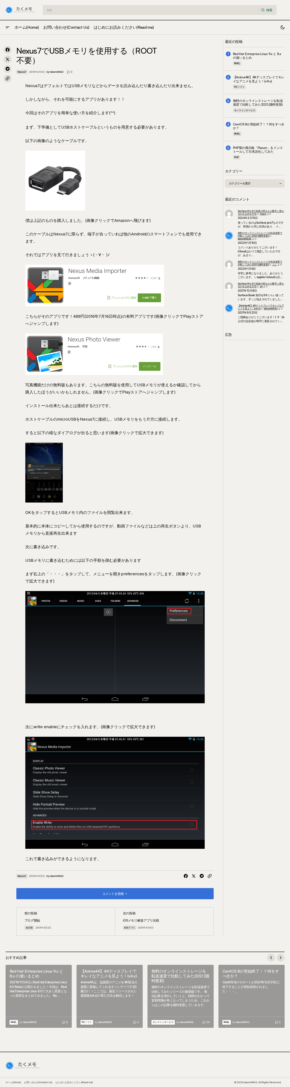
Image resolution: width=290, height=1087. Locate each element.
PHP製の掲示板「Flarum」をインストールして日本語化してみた (258, 149)
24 (207, 1022)
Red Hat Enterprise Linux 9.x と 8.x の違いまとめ (257, 56)
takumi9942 (245, 238)
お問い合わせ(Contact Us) (38, 1082)
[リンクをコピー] (7, 78)
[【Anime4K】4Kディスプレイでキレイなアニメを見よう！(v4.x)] (110, 996)
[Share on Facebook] (7, 50)
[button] (7, 27)
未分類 (29, 927)
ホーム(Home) (13, 1082)
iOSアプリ (129, 927)
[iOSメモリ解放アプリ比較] (164, 921)
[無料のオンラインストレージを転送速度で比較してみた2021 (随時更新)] (180, 996)
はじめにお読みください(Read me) (74, 1082)
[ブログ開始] (66, 921)
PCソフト (239, 86)
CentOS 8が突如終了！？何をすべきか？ (259, 126)
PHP (236, 157)
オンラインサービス (244, 110)
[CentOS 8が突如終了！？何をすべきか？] (251, 996)
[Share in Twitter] (7, 59)
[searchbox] (151, 10)
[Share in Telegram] (7, 69)
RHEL (237, 63)
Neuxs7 (22, 71)
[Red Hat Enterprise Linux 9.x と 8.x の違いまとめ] (39, 996)
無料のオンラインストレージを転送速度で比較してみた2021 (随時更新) (258, 102)
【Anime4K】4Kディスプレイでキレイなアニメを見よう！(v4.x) (259, 79)
